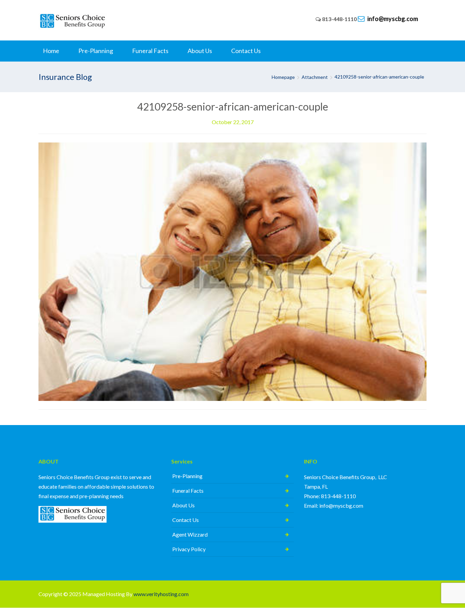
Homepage (283, 77)
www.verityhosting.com (161, 594)
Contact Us (185, 520)
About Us (183, 505)
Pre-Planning (187, 476)
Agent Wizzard (190, 534)
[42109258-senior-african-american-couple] (232, 271)
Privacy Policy (189, 549)
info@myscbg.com (392, 18)
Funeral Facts (188, 490)
